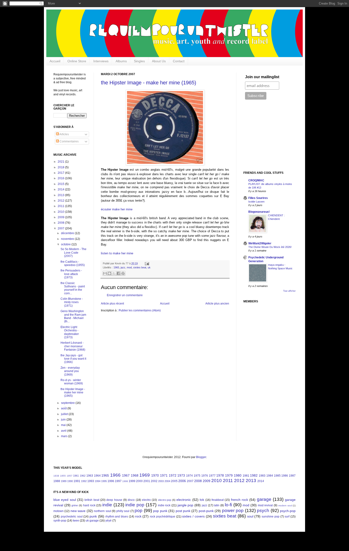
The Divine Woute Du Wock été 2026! (270, 247)
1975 (197, 475)
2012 (61, 200)
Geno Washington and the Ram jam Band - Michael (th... (73, 316)
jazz (123, 267)
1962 (82, 475)
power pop (233, 510)
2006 (182, 481)
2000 (139, 481)
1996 (111, 481)
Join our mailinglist (262, 77)
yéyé (108, 520)
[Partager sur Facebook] (118, 273)
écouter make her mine (116, 209)
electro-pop (164, 499)
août (64, 408)
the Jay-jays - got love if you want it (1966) (73, 359)
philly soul (122, 511)
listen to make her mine (117, 253)
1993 (90, 481)
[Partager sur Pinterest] (123, 273)
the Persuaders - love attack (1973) (71, 274)
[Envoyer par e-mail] (105, 273)
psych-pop (288, 511)
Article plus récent (112, 303)
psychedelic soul (72, 516)
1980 (237, 475)
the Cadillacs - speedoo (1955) (73, 263)
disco (131, 500)
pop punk (160, 511)
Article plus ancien (217, 303)
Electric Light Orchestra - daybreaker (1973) (70, 332)
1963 (89, 475)
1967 (126, 475)
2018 (61, 167)
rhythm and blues (116, 516)
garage (264, 499)
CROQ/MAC (256, 180)
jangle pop (185, 505)
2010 (61, 211)
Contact (178, 61)
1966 (115, 475)
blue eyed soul (64, 500)
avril (64, 430)
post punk (183, 511)
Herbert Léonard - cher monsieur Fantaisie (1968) (73, 346)
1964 (97, 475)
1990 (70, 481)
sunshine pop (270, 516)
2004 (167, 481)
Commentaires (69, 141)
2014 (61, 189)
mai (63, 425)
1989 (63, 481)
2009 (61, 217)
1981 (246, 475)
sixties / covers (193, 516)
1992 (84, 481)
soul (250, 516)
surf (287, 516)
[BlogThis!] (109, 273)
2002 (154, 481)
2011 (61, 206)
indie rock (164, 505)
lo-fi (228, 504)
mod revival (265, 505)
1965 (116, 267)
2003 (161, 481)
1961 (76, 475)
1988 (56, 481)
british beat (92, 500)
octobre (66, 244)
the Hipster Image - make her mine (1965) (148, 83)
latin (216, 505)
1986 (284, 475)
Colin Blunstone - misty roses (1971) (72, 302)
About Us (159, 61)
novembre (68, 239)
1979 (229, 475)
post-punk (206, 511)
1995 (104, 481)
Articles (64, 134)
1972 (172, 475)
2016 (61, 178)
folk (202, 500)
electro (146, 500)
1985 (277, 475)
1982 (254, 475)
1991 (77, 481)
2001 (146, 481)
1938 (56, 475)
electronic (183, 500)
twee (76, 520)
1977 (212, 475)
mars (64, 436)
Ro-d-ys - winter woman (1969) (72, 381)
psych (263, 510)
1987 (292, 475)
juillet (65, 414)
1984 (269, 475)
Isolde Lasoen (256, 201)
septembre (68, 403)
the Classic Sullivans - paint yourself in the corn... (73, 288)
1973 (181, 475)
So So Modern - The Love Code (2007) (73, 252)
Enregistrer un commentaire (125, 295)
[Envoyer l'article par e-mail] (146, 263)
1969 (144, 475)
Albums (121, 61)
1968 (134, 475)
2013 (61, 195)
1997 (118, 481)
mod (129, 267)
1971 (164, 475)
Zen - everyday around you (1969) (70, 371)
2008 (61, 222)
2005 (174, 481)
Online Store (76, 61)
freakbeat (218, 500)
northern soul (102, 511)
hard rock (89, 505)
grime (74, 505)
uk (149, 267)
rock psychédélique (162, 516)
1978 (220, 475)
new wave (78, 511)
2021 (61, 161)
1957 (69, 475)
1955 (63, 475)
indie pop (134, 504)
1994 (97, 481)
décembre (68, 233)
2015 (61, 184)
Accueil (55, 61)
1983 (262, 475)
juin (63, 419)
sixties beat (139, 267)
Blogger (201, 457)
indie (107, 504)
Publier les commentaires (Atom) (140, 310)
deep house (114, 500)
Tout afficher (289, 291)
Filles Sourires (258, 198)
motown (58, 511)
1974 (189, 475)
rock (138, 516)
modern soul (285, 505)
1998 (125, 481)
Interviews (100, 61)
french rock (239, 500)
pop (138, 510)
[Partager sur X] (114, 273)
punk (93, 516)
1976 (204, 475)
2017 (61, 172)
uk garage (92, 520)
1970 (155, 475)
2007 (61, 228)
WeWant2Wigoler (259, 243)
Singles (139, 61)
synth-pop (59, 520)
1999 (132, 481)
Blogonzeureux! (259, 211)
